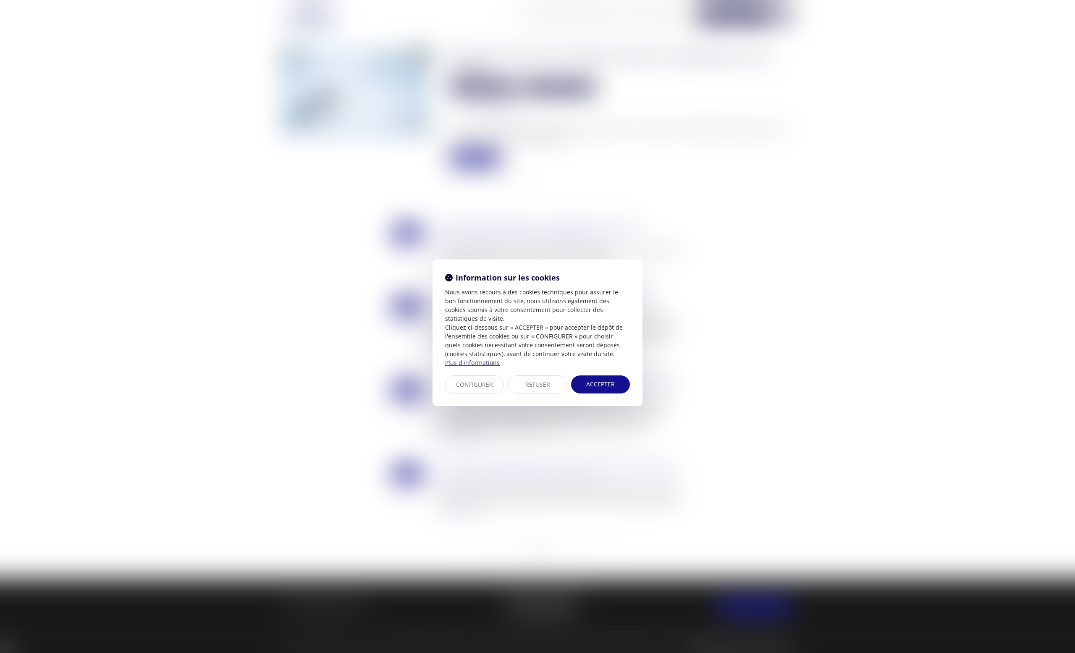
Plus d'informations (472, 363)
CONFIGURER (474, 384)
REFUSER (537, 384)
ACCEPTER (600, 384)
